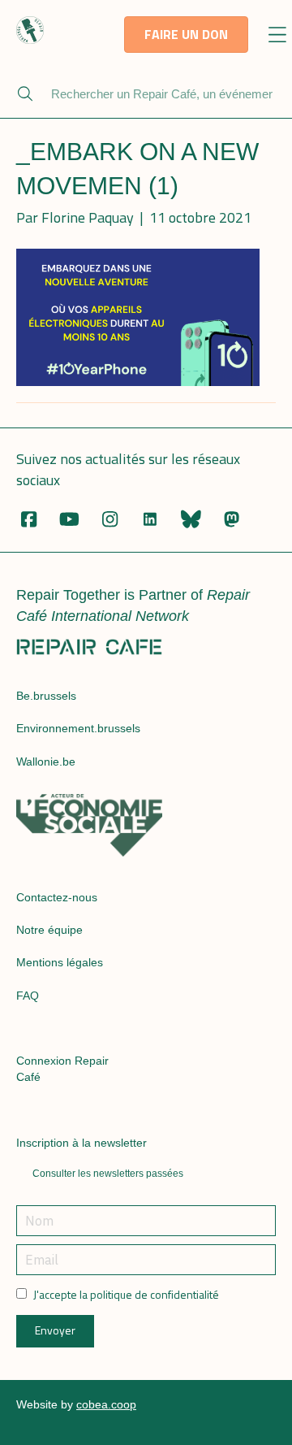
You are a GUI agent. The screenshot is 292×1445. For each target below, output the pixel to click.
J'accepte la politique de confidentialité (126, 1295)
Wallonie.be (45, 761)
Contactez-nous (56, 897)
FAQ (27, 995)
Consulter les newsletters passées (107, 1173)
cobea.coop (106, 1404)
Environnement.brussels (78, 728)
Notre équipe (49, 929)
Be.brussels (46, 695)
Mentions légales (59, 962)
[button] (277, 36)
